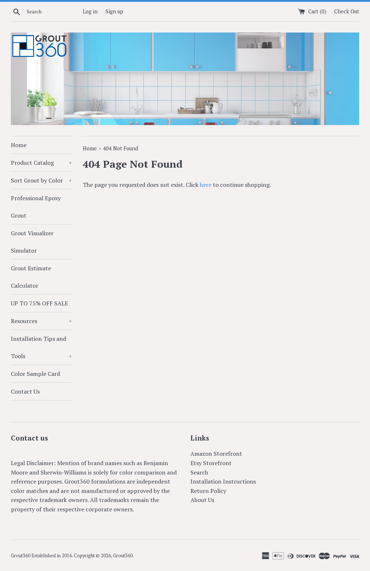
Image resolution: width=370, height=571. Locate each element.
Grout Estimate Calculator (31, 276)
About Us (202, 500)
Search (199, 472)
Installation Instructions (223, 481)
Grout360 (123, 556)
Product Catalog (41, 163)
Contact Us (25, 391)
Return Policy (208, 491)
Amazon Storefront (216, 454)
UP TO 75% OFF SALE (39, 303)
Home (18, 145)
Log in (90, 11)
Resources (41, 321)
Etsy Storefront (211, 463)
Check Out (346, 11)
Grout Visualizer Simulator (32, 241)
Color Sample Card (35, 374)
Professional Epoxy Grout (36, 206)
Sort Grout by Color (41, 180)
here (205, 185)
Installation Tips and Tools (41, 347)
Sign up (114, 11)
